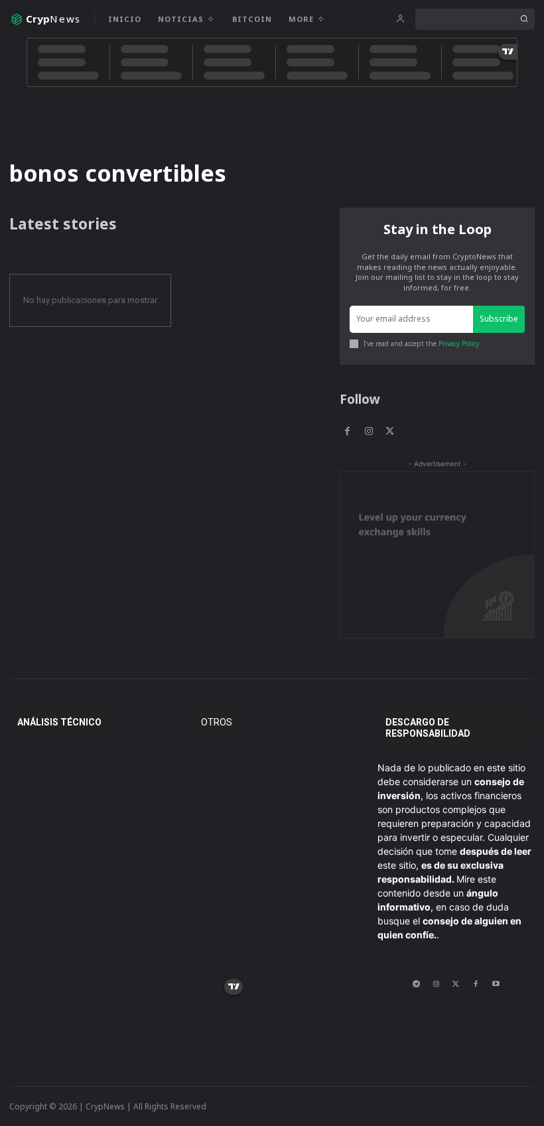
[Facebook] (347, 431)
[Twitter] (390, 431)
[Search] (524, 19)
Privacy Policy (459, 343)
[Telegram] (416, 983)
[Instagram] (368, 431)
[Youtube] (495, 983)
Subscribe (499, 318)
